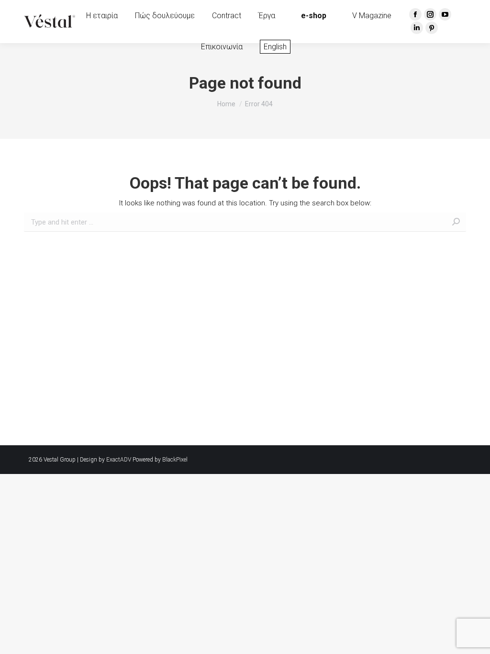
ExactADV (118, 459)
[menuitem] (102, 16)
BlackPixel (175, 459)
